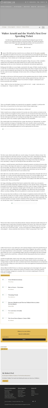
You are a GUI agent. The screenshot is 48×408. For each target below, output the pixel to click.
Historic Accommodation (6, 6)
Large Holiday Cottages (9, 395)
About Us (32, 390)
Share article (43, 27)
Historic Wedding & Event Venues (10, 397)
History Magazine (17, 6)
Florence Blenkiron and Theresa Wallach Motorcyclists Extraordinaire (23, 303)
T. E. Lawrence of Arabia (15, 310)
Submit (24, 339)
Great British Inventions (15, 279)
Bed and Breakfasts (8, 390)
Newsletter (33, 6)
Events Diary (20, 394)
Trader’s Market (21, 396)
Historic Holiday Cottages (9, 394)
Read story (5, 380)
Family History (27, 6)
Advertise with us (32, 2)
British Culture (20, 391)
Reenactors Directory (21, 395)
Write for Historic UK (34, 394)
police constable (41, 53)
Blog (38, 2)
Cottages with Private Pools (9, 396)
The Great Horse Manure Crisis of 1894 (19, 318)
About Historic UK (41, 6)
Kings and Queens (21, 390)
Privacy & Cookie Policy (16, 401)
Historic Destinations (21, 392)
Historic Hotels (7, 392)
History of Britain (25, 27)
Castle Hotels (7, 391)
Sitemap (32, 395)
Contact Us (42, 2)
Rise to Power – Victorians (15, 287)
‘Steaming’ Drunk (13, 295)
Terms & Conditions (8, 401)
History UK (19, 27)
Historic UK (8, 3)
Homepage (4, 27)
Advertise (33, 391)
